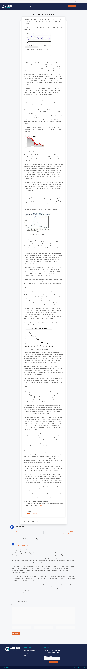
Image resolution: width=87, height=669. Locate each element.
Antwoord (73, 596)
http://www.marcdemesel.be (31, 513)
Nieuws (49, 6)
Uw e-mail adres (48, 656)
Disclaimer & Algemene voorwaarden (79, 667)
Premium (55, 6)
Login (75, 1)
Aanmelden (53, 662)
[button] (24, 521)
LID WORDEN (63, 6)
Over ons (37, 6)
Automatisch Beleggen (27, 6)
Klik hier (41, 505)
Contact (43, 6)
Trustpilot (5, 654)
